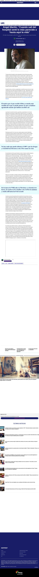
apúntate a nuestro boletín (19, 418)
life (6, 263)
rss (1, 556)
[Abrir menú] (1, 2)
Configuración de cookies (24, 550)
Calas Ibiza (36, 0)
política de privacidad (23, 554)
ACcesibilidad (22, 556)
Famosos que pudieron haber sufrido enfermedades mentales (10, 349)
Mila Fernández (20, 38)
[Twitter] (24, 38)
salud (3, 263)
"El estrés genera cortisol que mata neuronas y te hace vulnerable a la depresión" (21, 350)
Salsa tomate (32, 0)
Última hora (35, 2)
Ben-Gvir (22, 0)
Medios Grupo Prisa (19, 574)
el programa (23, 202)
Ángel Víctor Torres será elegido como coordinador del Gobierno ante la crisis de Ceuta (20, 482)
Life (2, 23)
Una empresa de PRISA (19, 572)
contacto (2, 553)
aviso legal (21, 553)
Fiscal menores (13, 0)
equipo (2, 550)
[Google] (23, 38)
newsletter (3, 554)
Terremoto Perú (18, 0)
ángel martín (10, 263)
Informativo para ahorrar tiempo (25, 161)
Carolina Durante (26, 0)
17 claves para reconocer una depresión (32, 349)
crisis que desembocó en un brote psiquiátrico (24, 83)
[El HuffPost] (20, 2)
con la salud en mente (19, 263)
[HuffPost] (4, 548)
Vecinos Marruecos (7, 0)
